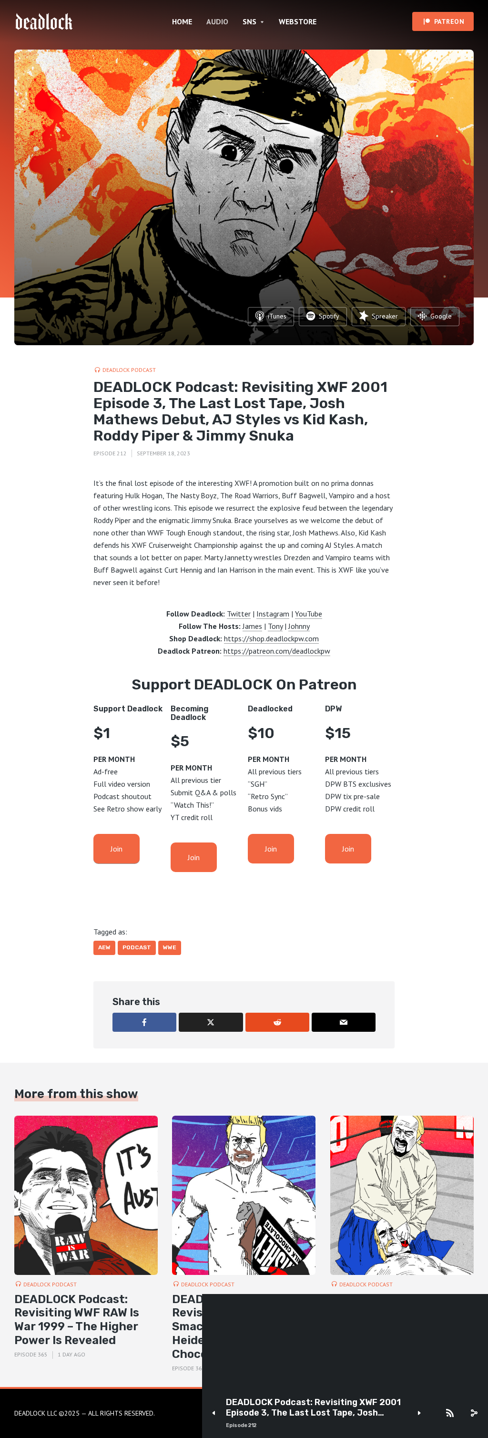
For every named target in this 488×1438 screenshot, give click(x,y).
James (252, 626)
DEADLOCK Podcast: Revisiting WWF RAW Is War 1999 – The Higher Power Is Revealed (76, 1320)
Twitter (239, 613)
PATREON (449, 21)
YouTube (308, 613)
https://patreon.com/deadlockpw (277, 651)
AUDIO (217, 21)
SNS (249, 21)
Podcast (136, 947)
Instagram (272, 613)
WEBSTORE (297, 21)
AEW (104, 947)
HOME (182, 21)
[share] (474, 1413)
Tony (275, 626)
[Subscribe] (450, 1413)
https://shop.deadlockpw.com (271, 638)
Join (116, 848)
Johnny (299, 626)
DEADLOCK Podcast (129, 369)
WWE (169, 947)
